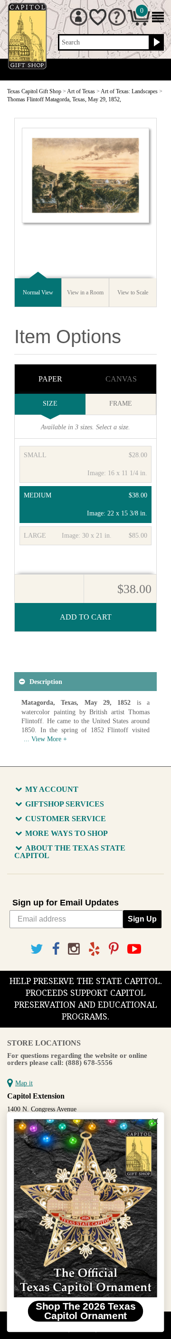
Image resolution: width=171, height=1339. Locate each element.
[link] (85, 1208)
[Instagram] (74, 949)
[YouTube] (134, 949)
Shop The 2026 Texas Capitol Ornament (86, 1311)
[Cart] (139, 23)
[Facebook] (55, 949)
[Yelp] (94, 949)
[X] (37, 949)
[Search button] (155, 42)
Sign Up (142, 919)
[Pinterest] (113, 949)
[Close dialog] (155, 1121)
